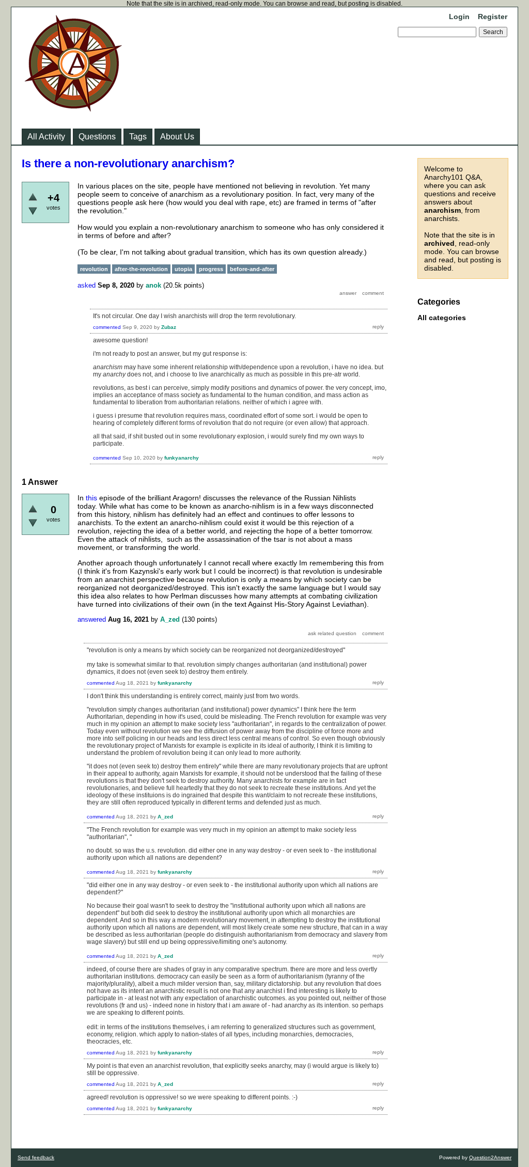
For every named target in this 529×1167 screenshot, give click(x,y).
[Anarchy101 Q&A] (73, 108)
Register (492, 16)
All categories (441, 317)
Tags (138, 136)
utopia (183, 269)
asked (86, 285)
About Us (177, 136)
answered (91, 619)
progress (211, 269)
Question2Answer (490, 1157)
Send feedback (36, 1157)
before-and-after (252, 269)
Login (459, 16)
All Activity (46, 136)
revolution (94, 269)
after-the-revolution (141, 269)
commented (107, 327)
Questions (97, 136)
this (91, 498)
